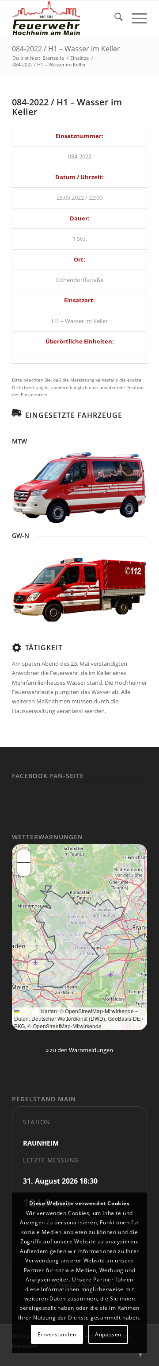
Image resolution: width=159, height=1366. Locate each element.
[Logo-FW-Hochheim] (66, 18)
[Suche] (114, 18)
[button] (23, 856)
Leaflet (28, 1011)
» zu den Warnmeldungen (79, 1050)
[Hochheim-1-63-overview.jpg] (79, 589)
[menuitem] (114, 18)
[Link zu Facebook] (140, 1355)
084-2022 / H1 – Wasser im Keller (66, 49)
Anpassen (108, 1334)
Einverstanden (57, 1334)
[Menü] (135, 18)
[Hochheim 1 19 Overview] (79, 486)
